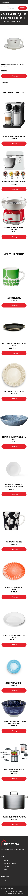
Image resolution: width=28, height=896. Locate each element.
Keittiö (6, 860)
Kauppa (22, 8)
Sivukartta (20, 893)
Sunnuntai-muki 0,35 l (14, 298)
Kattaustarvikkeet (8, 22)
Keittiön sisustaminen (10, 863)
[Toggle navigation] (3, 7)
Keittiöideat (7, 866)
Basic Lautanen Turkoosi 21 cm (14, 683)
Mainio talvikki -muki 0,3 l (14, 542)
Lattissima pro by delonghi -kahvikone (14, 136)
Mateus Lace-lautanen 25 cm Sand (14, 391)
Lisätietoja (14, 76)
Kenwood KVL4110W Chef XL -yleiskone (14, 182)
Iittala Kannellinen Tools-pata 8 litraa (14, 817)
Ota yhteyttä (13, 891)
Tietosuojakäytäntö (10, 893)
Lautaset (17, 22)
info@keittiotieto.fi (5, 2)
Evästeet (20, 891)
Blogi (5, 869)
